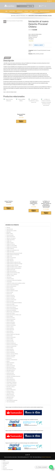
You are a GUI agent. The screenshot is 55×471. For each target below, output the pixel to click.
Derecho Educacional (10, 319)
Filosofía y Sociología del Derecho (13, 376)
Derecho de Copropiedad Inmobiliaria (14, 302)
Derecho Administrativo (11, 286)
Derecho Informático (10, 322)
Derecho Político (9, 338)
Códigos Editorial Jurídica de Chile (13, 262)
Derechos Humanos (10, 356)
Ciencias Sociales (10, 235)
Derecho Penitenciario (10, 337)
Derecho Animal (9, 292)
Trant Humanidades (10, 401)
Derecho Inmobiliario (10, 323)
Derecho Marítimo (10, 328)
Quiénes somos (12, 11)
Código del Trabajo (10, 251)
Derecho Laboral (9, 326)
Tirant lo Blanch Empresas (11, 400)
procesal (41, 53)
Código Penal (9, 256)
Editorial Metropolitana (11, 368)
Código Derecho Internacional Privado (14, 253)
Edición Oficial (9, 364)
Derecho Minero (9, 331)
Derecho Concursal (10, 298)
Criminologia (9, 281)
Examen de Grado (10, 373)
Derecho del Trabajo (10, 313)
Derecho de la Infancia (11, 307)
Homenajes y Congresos (11, 382)
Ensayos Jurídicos (10, 371)
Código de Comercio (10, 244)
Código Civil (8, 241)
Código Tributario (10, 260)
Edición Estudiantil (10, 362)
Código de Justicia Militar (11, 245)
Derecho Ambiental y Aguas (12, 290)
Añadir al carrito (38, 45)
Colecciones (8, 277)
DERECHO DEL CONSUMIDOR (12, 311)
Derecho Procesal (10, 341)
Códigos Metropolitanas (11, 271)
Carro (31, 11)
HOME (6, 11)
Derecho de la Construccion (12, 305)
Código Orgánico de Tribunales (12, 254)
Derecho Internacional (11, 325)
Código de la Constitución (11, 247)
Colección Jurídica (10, 275)
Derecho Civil (9, 293)
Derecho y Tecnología (10, 355)
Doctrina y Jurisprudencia (11, 359)
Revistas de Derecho (10, 395)
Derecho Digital (9, 316)
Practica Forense (9, 391)
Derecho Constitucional (11, 299)
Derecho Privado (9, 340)
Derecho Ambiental (10, 289)
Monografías (9, 388)
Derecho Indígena (10, 320)
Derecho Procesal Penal (11, 346)
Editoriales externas (10, 370)
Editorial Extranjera (10, 367)
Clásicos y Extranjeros (11, 238)
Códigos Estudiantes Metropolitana (13, 268)
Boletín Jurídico (9, 233)
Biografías (8, 232)
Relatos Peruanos (10, 394)
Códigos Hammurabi (10, 269)
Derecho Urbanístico (10, 352)
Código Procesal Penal (11, 257)
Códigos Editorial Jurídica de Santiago (14, 263)
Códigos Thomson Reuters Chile (13, 272)
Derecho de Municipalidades (12, 308)
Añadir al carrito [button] (8, 208)
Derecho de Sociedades (11, 310)
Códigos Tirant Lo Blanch (11, 274)
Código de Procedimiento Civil (12, 250)
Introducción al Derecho (11, 385)
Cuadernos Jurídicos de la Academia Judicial (15, 283)
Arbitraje (8, 227)
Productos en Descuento (44, 11)
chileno (34, 53)
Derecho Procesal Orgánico (12, 344)
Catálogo (26, 11)
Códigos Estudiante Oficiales (12, 265)
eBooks (8, 361)
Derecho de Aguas (10, 301)
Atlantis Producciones (46, 457)
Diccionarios (9, 358)
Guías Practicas (9, 377)
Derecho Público (9, 347)
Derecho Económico (10, 317)
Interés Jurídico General (11, 383)
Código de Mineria (10, 248)
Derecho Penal (9, 335)
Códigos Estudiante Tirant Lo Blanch (14, 266)
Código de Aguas (9, 242)
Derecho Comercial (10, 295)
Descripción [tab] (7, 57)
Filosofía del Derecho (10, 374)
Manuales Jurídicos (10, 386)
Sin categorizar (9, 398)
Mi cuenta (36, 11)
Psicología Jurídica (10, 392)
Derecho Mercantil (10, 329)
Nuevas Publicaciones (11, 389)
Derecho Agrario (9, 287)
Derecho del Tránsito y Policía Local (13, 314)
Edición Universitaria (10, 365)
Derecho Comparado (10, 296)
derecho (38, 53)
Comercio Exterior (10, 278)
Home (14, 15)
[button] (51, 467)
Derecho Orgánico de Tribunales (13, 334)
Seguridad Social (9, 397)
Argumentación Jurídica (11, 230)
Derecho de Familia (10, 304)
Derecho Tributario (10, 350)
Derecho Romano (10, 349)
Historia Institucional (10, 380)
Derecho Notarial (9, 332)
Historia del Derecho (10, 379)
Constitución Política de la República (13, 280)
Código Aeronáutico (10, 239)
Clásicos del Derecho (10, 236)
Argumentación (9, 229)
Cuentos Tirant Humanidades (12, 284)
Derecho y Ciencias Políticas (12, 353)
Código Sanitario (9, 259)
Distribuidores (19, 11)
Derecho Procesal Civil (22, 15)
